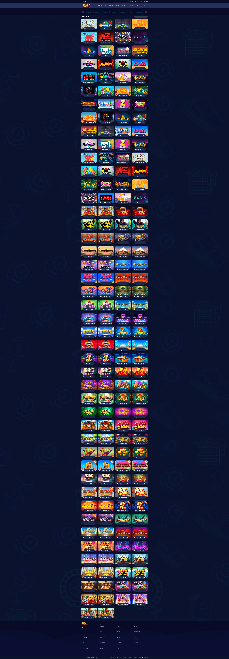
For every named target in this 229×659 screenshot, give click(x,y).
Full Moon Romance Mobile (123, 162)
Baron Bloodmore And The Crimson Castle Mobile (106, 350)
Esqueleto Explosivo (123, 42)
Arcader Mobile (140, 122)
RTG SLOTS (136, 639)
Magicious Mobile (140, 176)
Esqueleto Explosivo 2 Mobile (106, 269)
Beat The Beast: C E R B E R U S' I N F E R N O (123, 283)
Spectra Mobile (106, 162)
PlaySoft (135, 624)
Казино (100, 5)
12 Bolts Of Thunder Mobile (89, 550)
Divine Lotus (106, 256)
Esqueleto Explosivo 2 (89, 269)
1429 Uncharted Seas (89, 28)
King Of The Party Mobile (140, 550)
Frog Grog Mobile (123, 122)
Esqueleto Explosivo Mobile (89, 202)
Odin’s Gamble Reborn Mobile (89, 483)
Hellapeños (106, 510)
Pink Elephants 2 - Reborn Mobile (123, 470)
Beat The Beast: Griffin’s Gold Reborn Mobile (89, 537)
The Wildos (89, 430)
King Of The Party (123, 550)
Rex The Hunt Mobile (106, 417)
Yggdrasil (135, 637)
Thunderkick (119, 642)
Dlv (83, 642)
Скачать (117, 5)
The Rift (89, 95)
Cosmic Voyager (123, 323)
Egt (100, 628)
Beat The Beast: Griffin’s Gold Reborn (106, 537)
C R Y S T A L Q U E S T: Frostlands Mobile (140, 336)
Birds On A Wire (89, 42)
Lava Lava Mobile (140, 376)
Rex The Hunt (89, 417)
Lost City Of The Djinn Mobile (106, 390)
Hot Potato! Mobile (123, 497)
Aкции (111, 5)
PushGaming (85, 650)
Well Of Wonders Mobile (89, 189)
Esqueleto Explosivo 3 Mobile (140, 591)
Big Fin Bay (89, 336)
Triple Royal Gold (123, 403)
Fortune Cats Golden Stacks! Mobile (140, 363)
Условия (131, 5)
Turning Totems (123, 95)
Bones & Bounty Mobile (123, 524)
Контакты (143, 5)
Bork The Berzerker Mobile (123, 176)
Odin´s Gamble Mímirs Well (89, 376)
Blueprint (84, 635)
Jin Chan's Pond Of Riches (123, 296)
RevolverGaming (137, 631)
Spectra (106, 82)
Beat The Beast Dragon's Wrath (140, 537)
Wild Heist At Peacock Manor (89, 109)
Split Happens (140, 604)
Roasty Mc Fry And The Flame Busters (89, 82)
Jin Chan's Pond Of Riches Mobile (140, 296)
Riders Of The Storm (123, 243)
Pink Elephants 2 (89, 283)
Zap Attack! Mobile (89, 457)
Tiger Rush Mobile (106, 229)
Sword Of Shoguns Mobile (140, 443)
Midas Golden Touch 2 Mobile (106, 577)
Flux (140, 42)
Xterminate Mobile (106, 564)
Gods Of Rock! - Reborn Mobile (123, 510)
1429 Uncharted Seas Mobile (140, 162)
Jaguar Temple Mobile (89, 135)
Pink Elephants (140, 69)
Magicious (106, 69)
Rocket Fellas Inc (123, 216)
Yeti (106, 109)
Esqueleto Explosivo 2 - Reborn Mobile (89, 524)
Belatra (118, 631)
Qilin (117, 653)
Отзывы (124, 5)
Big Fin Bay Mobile (106, 336)
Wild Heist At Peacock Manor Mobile (123, 189)
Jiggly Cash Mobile (140, 430)
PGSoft (101, 646)
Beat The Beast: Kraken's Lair (140, 269)
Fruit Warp (106, 55)
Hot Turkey (106, 604)
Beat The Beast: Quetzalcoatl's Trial (89, 296)
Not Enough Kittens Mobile (106, 176)
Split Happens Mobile (123, 604)
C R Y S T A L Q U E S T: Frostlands (123, 336)
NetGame (119, 635)
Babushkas (123, 28)
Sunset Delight (123, 82)
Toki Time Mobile (89, 176)
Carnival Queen (140, 109)
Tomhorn (118, 624)
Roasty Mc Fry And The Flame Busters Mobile (106, 202)
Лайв (105, 5)
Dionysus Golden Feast (123, 417)
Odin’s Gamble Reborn (106, 483)
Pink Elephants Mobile (140, 135)
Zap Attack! (106, 457)
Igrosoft (101, 624)
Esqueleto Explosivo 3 (123, 591)
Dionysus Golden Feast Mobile (140, 417)
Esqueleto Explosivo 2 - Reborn (106, 524)
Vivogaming (102, 637)
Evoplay (101, 648)
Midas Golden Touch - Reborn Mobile (89, 497)
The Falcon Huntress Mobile (140, 149)
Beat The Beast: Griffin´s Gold (123, 309)
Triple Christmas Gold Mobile (123, 457)
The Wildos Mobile (106, 430)
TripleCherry (85, 637)
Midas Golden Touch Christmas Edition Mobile (123, 483)
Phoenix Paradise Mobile (106, 403)
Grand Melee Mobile (106, 443)
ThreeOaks (136, 642)
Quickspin (118, 639)
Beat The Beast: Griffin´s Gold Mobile (140, 309)
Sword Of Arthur (123, 564)
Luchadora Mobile (89, 149)
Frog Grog (89, 55)
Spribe (84, 646)
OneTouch (119, 637)
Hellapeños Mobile (89, 510)
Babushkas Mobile (106, 135)
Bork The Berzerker (106, 42)
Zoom (123, 109)
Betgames (136, 628)
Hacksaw (118, 650)
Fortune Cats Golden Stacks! (123, 363)
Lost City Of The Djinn (89, 390)
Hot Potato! (140, 497)
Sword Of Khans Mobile (140, 256)
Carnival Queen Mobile (106, 189)
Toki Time (106, 95)
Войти (131, 1)
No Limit (101, 650)
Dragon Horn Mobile (106, 243)
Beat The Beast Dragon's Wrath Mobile (123, 537)
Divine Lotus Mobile (89, 256)
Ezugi (101, 639)
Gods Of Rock (89, 363)
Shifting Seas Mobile (140, 390)
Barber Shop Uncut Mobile (140, 189)
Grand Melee (89, 443)
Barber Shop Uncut (140, 28)
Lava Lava (123, 376)
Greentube (102, 626)
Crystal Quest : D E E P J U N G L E (89, 309)
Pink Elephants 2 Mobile (106, 283)
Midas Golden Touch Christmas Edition (140, 483)
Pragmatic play (119, 628)
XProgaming (102, 635)
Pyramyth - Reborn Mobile (89, 470)
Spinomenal (85, 653)
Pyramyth (123, 350)
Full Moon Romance (123, 55)
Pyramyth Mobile (140, 350)
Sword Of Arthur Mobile (140, 564)
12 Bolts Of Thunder (106, 550)
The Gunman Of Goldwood (106, 591)
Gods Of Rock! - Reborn (140, 510)
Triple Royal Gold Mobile (140, 403)
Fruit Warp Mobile (106, 149)
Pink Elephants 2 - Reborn (140, 470)
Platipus (84, 639)
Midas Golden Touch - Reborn (106, 497)
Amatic (101, 653)
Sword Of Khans (123, 256)
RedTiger (118, 646)
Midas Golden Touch (89, 216)
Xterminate (89, 564)
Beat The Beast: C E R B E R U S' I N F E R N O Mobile (140, 283)
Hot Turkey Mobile (89, 604)
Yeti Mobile (123, 135)
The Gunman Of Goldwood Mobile (89, 591)
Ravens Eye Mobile (140, 229)
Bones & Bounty (140, 524)
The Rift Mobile (106, 122)
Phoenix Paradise (89, 403)
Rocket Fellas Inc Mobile (140, 216)
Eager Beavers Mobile (140, 577)
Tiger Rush (89, 229)
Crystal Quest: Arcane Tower (89, 323)
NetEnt (101, 631)
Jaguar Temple (140, 55)
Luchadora (89, 69)
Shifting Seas (123, 390)
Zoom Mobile (123, 149)
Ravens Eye (123, 229)
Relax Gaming (85, 648)
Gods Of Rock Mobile (106, 363)
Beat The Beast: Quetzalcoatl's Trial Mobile (106, 296)
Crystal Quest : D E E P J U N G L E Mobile (106, 309)
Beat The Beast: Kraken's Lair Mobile (123, 269)
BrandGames (136, 646)
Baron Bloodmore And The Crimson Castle (89, 350)
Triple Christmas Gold (140, 457)
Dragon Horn (89, 243)
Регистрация (139, 1)
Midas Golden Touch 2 (89, 577)
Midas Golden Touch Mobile (106, 216)
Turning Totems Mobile (89, 122)
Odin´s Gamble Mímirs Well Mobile (106, 376)
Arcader (106, 28)
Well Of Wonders (140, 95)
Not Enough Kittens (123, 69)
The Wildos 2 (106, 617)
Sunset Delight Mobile (123, 202)
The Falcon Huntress (140, 82)
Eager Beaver (123, 577)
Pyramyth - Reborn (106, 470)
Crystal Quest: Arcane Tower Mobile (106, 323)
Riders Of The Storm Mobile (140, 243)
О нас (137, 5)
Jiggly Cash (123, 430)
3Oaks (118, 648)
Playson (118, 626)
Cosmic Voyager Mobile (140, 323)
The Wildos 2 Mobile (89, 617)
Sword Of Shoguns (123, 443)
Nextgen (135, 626)
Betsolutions (102, 642)
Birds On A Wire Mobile (89, 162)
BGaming (135, 635)
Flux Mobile (140, 202)
